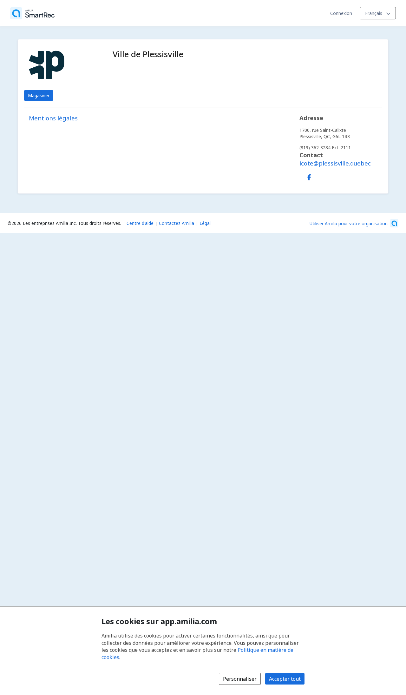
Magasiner (38, 95)
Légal (205, 223)
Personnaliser (240, 678)
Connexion (341, 13)
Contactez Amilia (176, 223)
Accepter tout (285, 678)
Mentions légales (53, 118)
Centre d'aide (140, 223)
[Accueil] (32, 13)
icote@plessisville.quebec (335, 163)
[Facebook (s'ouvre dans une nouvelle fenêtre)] (309, 176)
